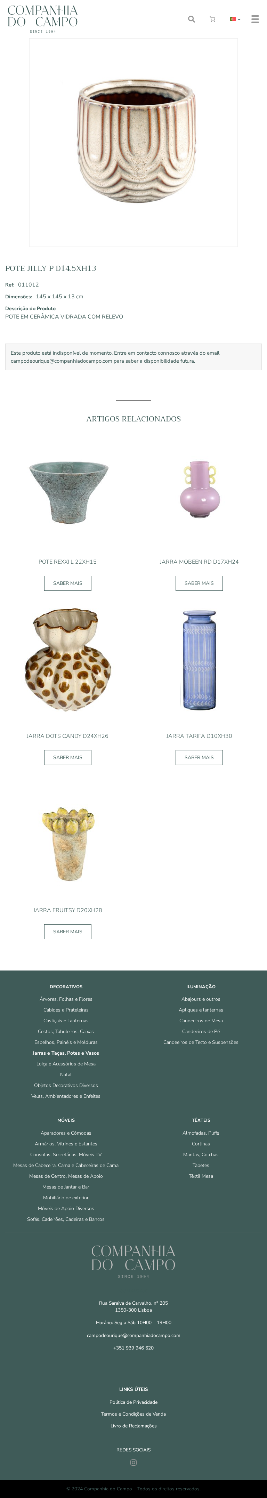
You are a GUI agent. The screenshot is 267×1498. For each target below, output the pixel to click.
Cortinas (201, 1144)
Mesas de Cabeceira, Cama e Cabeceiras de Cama (66, 1165)
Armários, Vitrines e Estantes (66, 1144)
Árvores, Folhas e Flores (66, 999)
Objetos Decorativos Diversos (66, 1085)
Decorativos (66, 987)
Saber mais (67, 583)
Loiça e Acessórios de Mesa (66, 1064)
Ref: (10, 284)
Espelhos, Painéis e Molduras (66, 1042)
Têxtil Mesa (201, 1176)
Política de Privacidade (133, 1402)
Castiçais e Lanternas (66, 1020)
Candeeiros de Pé (201, 1031)
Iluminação (201, 987)
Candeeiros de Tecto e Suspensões (200, 1042)
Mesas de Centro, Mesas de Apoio (66, 1176)
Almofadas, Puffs (201, 1133)
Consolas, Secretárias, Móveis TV (66, 1154)
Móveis (66, 1120)
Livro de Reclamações (134, 1426)
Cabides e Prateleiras (66, 1010)
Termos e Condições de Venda (133, 1414)
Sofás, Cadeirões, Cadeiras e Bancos (66, 1219)
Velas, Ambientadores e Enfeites (65, 1096)
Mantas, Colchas (201, 1154)
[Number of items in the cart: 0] (212, 19)
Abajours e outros (200, 999)
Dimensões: (18, 296)
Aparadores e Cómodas (66, 1133)
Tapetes (201, 1165)
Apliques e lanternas (201, 1010)
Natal (66, 1074)
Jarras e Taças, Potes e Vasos (66, 1053)
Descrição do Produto (30, 308)
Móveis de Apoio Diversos (66, 1208)
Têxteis (201, 1120)
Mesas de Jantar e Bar (65, 1187)
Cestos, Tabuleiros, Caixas (66, 1031)
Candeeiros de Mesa (201, 1020)
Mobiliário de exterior (66, 1197)
